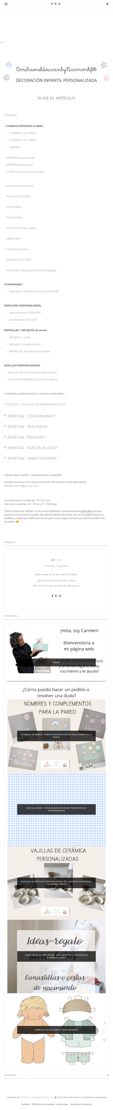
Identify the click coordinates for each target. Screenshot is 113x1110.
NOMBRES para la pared (20, 157)
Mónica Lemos (29, 1097)
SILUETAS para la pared (19, 186)
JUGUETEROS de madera (21, 228)
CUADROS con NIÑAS (22, 133)
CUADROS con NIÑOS (22, 140)
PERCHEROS (14, 217)
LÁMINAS (15, 147)
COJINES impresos (17, 249)
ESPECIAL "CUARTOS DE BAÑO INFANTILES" (36, 404)
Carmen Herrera (56, 566)
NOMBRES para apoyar (19, 164)
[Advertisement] (56, 20)
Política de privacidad (43, 1104)
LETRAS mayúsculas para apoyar (25, 171)
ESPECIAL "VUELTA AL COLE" (32, 448)
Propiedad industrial (81, 1104)
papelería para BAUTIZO (23, 319)
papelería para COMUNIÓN (25, 312)
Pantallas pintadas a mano (25, 344)
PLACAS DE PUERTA (18, 196)
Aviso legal (62, 1104)
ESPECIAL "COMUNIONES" (31, 416)
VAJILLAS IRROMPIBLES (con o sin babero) (33, 379)
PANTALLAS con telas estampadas (29, 351)
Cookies (25, 1104)
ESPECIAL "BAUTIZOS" (27, 427)
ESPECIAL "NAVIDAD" (26, 437)
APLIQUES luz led (19, 337)
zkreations (46, 1097)
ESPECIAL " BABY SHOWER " (32, 458)
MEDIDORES (13, 207)
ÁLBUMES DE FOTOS (18, 259)
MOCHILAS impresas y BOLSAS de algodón (31, 270)
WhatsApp (43, 500)
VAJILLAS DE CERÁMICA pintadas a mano (32, 372)
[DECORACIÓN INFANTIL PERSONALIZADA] (56, 74)
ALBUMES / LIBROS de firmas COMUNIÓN (34, 291)
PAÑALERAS (13, 238)
